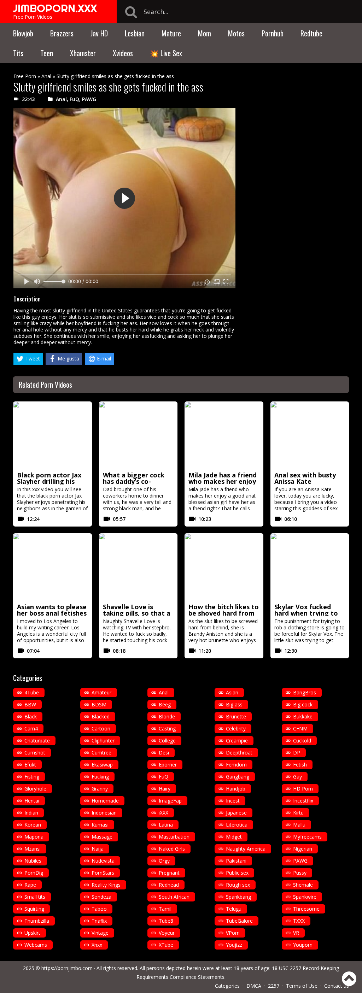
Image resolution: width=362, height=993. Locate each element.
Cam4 (31, 728)
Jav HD (99, 33)
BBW (30, 704)
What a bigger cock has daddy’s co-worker (133, 481)
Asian (232, 692)
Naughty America (245, 848)
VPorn (233, 932)
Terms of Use (301, 985)
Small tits (34, 896)
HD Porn (303, 788)
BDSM (99, 704)
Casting (167, 728)
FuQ (74, 99)
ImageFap (170, 800)
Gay (297, 776)
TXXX (299, 920)
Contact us (336, 985)
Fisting (31, 776)
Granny (100, 788)
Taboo (99, 908)
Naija (98, 848)
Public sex (237, 872)
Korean (32, 824)
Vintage (100, 932)
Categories (227, 985)
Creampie (237, 740)
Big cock (303, 704)
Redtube (311, 33)
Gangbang (237, 776)
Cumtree (101, 752)
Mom (204, 33)
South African (174, 896)
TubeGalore (239, 920)
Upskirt (32, 932)
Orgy (164, 860)
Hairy (164, 788)
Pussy (299, 872)
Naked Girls (172, 848)
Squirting (34, 908)
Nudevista (103, 860)
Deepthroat (239, 752)
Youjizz (234, 944)
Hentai (31, 800)
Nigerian (302, 848)
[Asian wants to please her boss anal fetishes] (52, 567)
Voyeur (167, 932)
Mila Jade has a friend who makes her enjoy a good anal (222, 481)
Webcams (35, 944)
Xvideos (123, 53)
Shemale (303, 884)
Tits (18, 53)
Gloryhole (35, 788)
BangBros (304, 692)
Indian (31, 812)
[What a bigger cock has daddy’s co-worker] (138, 435)
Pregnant (169, 872)
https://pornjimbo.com (67, 968)
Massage (102, 836)
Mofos (236, 33)
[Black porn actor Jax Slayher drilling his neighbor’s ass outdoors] (52, 435)
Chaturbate (37, 740)
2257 (273, 985)
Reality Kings (106, 884)
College (167, 740)
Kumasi (100, 824)
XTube (166, 944)
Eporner (168, 764)
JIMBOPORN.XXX (55, 8)
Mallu (299, 824)
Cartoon (101, 728)
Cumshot (34, 752)
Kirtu (298, 812)
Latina (166, 824)
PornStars (103, 872)
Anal (46, 76)
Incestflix (303, 800)
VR (296, 932)
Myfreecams (307, 836)
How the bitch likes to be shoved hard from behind (223, 613)
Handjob (235, 788)
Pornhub (273, 33)
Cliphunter (103, 740)
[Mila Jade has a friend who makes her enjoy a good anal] (224, 435)
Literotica (236, 824)
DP (296, 752)
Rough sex (238, 884)
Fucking (100, 776)
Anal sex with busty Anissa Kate (305, 478)
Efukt (30, 764)
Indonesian (104, 812)
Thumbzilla (36, 920)
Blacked (101, 716)
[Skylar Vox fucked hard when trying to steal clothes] (310, 567)
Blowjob (23, 33)
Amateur (101, 692)
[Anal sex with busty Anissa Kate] (310, 435)
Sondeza (101, 896)
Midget (234, 836)
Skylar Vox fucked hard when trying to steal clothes (306, 613)
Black (30, 716)
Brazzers (62, 33)
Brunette (236, 716)
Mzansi (32, 848)
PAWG (89, 99)
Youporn (303, 944)
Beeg (165, 704)
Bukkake (303, 716)
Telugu (233, 908)
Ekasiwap (102, 764)
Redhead (169, 884)
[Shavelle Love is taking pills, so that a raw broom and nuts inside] (138, 567)
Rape (30, 884)
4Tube (31, 692)
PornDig (33, 872)
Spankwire (304, 896)
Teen (46, 53)
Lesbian (135, 33)
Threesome (306, 908)
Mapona (33, 836)
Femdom (236, 764)
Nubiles (32, 860)
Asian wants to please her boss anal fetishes (52, 610)
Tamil (165, 908)
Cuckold (302, 740)
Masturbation (174, 836)
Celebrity (236, 728)
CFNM (300, 728)
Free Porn (24, 76)
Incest (233, 800)
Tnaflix (99, 920)
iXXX (163, 812)
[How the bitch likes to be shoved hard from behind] (224, 567)
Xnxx (97, 944)
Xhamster (83, 53)
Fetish (300, 764)
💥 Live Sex (166, 53)
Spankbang (238, 896)
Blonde (167, 716)
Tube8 (166, 920)
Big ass (234, 704)
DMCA (253, 985)
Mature (171, 33)
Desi (164, 752)
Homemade (105, 800)
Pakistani (236, 860)
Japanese (236, 812)
